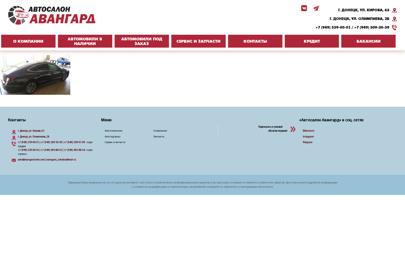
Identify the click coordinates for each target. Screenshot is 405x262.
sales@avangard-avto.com (31, 160)
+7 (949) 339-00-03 (28, 150)
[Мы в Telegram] (315, 8)
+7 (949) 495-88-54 (74, 150)
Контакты (159, 137)
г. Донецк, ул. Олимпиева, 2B (359, 19)
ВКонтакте (308, 131)
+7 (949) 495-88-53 (51, 150)
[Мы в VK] (303, 8)
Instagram (308, 137)
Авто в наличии (113, 131)
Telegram (307, 142)
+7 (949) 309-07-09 (74, 142)
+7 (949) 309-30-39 (371, 27)
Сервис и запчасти (115, 142)
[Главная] (61, 15)
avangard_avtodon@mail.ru (61, 160)
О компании (160, 131)
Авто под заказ (112, 137)
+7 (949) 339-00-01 (333, 27)
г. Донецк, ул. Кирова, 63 (363, 10)
